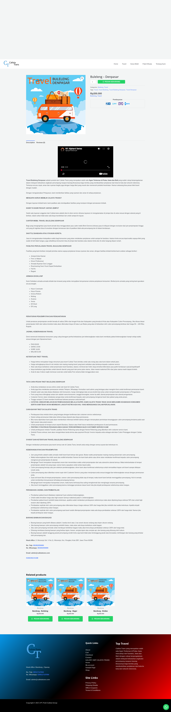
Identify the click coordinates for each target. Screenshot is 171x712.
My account (90, 665)
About (88, 650)
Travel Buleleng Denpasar (117, 90)
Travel (124, 64)
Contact (88, 657)
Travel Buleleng (103, 90)
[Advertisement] (59, 29)
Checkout (89, 655)
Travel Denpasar (131, 90)
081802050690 (38, 545)
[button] (82, 78)
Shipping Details (92, 685)
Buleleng (100, 87)
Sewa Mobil (134, 64)
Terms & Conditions (93, 690)
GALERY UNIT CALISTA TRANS (98, 660)
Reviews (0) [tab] (40, 142)
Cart (87, 652)
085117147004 (38, 672)
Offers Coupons (91, 688)
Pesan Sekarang (112, 82)
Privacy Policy (91, 683)
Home (116, 64)
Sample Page (90, 667)
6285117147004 (43, 674)
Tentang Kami (161, 64)
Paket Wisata (147, 64)
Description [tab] (30, 142)
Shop (88, 670)
